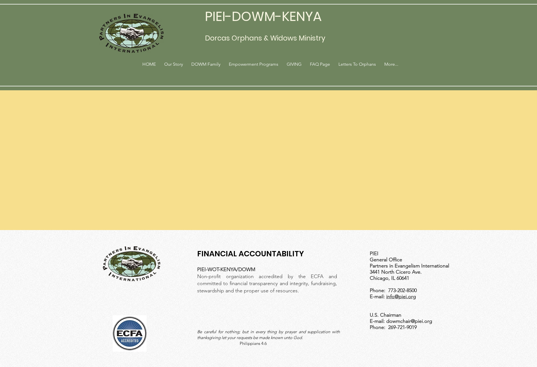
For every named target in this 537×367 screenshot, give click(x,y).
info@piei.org (401, 296)
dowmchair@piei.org (409, 321)
